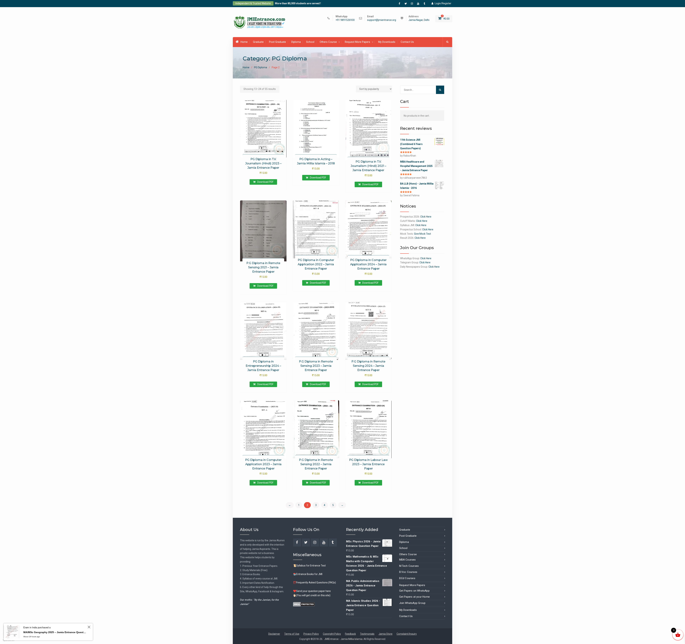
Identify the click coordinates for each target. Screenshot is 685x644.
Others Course (328, 42)
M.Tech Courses (409, 566)
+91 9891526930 (345, 20)
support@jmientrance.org (381, 20)
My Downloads (386, 42)
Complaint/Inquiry (407, 633)
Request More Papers (357, 42)
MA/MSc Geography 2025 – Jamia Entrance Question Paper (55, 632)
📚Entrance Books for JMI (307, 574)
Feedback (350, 633)
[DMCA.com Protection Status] (304, 603)
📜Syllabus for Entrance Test (309, 565)
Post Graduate (277, 42)
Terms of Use (291, 633)
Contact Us (407, 42)
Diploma (296, 42)
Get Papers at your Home (414, 596)
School (310, 42)
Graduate (258, 42)
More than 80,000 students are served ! (298, 3)
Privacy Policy (311, 633)
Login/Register (443, 3)
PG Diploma (260, 67)
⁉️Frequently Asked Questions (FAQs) (314, 582)
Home (244, 42)
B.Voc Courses (408, 572)
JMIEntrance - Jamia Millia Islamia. (344, 639)
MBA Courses (407, 559)
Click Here (425, 216)
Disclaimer (274, 633)
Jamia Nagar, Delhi (419, 20)
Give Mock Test (422, 233)
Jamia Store (385, 633)
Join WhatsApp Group (412, 603)
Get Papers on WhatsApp (414, 590)
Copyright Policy (332, 633)
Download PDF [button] (265, 181)
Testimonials (367, 633)
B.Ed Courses (407, 578)
